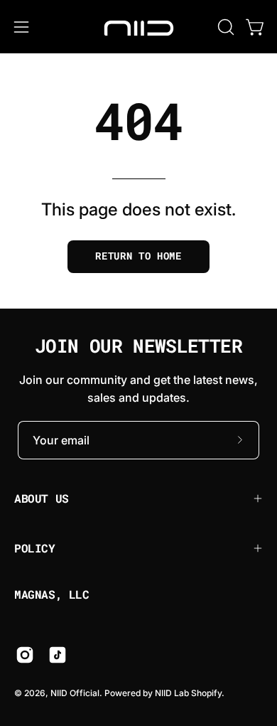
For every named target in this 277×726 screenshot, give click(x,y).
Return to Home (138, 256)
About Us (41, 498)
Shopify (206, 693)
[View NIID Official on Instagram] (25, 655)
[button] (224, 27)
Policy (34, 547)
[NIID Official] (138, 27)
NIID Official (74, 693)
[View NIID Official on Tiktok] (57, 655)
